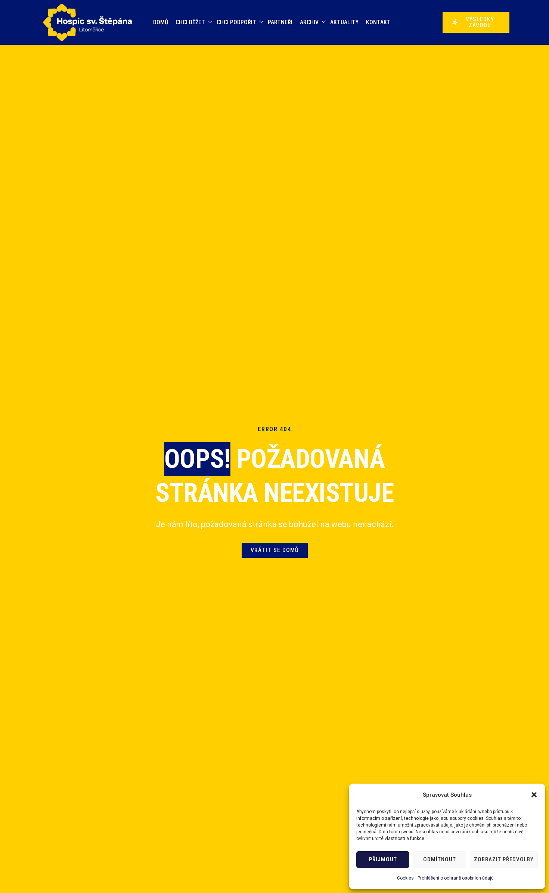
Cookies (405, 878)
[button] (534, 795)
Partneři (280, 22)
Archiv (309, 22)
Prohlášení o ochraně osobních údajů (456, 878)
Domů (160, 22)
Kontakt (378, 22)
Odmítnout (439, 859)
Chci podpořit (236, 22)
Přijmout (383, 859)
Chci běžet (190, 22)
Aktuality (344, 22)
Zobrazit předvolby (504, 859)
